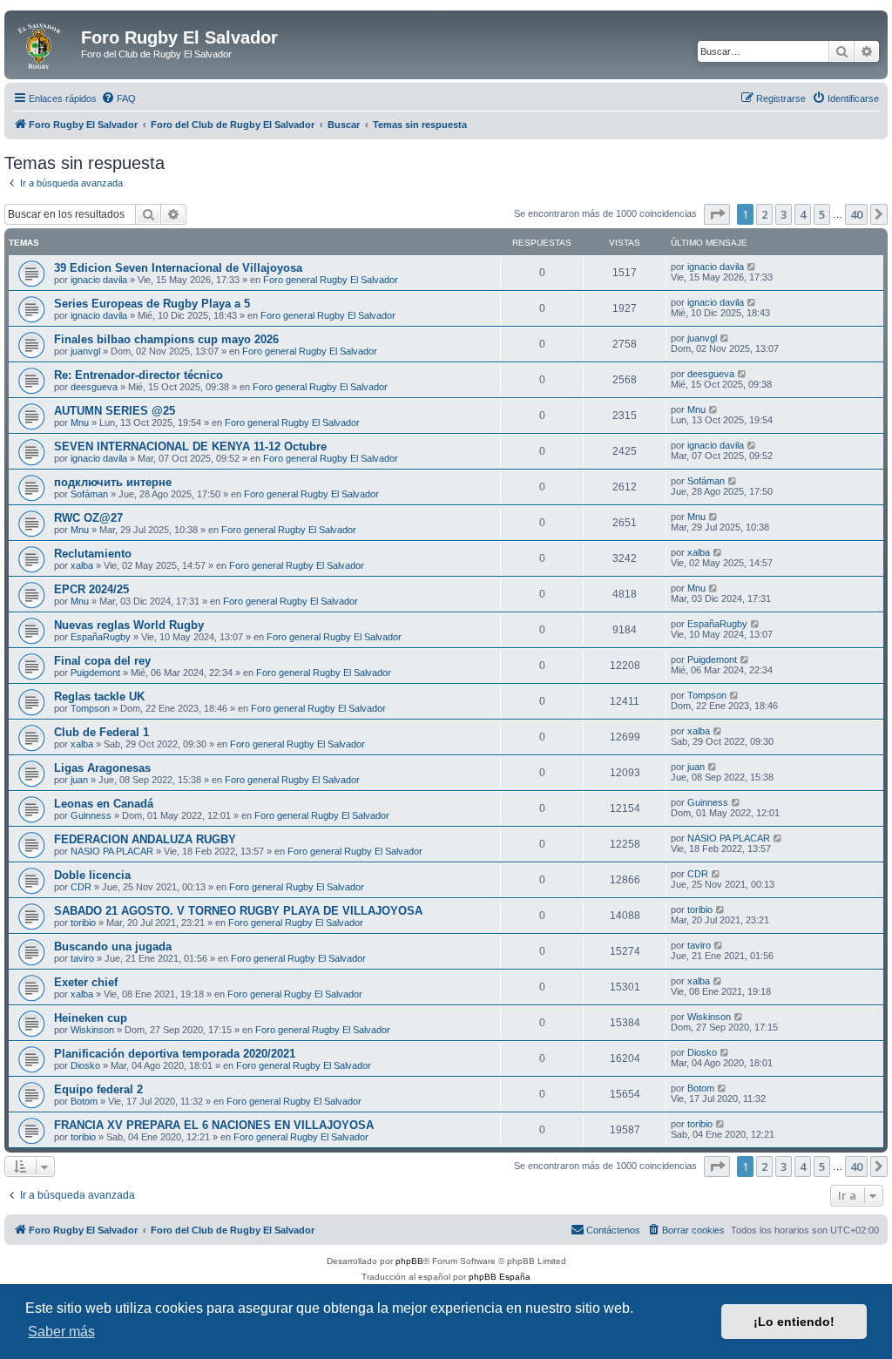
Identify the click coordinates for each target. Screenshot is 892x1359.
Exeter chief (86, 982)
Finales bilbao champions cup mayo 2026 (166, 339)
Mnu (80, 422)
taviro (82, 958)
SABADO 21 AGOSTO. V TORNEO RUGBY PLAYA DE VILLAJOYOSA (238, 910)
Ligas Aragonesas (102, 767)
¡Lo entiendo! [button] (794, 1322)
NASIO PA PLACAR (112, 851)
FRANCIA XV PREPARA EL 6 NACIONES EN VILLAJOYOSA (214, 1125)
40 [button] (856, 214)
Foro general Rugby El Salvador (330, 279)
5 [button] (822, 214)
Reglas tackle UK (99, 696)
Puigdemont (95, 672)
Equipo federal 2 (98, 1089)
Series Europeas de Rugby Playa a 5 (152, 303)
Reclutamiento (93, 553)
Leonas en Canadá (103, 803)
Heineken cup (90, 1017)
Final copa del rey (102, 660)
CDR (81, 887)
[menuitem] (118, 98)
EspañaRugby (101, 637)
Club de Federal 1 (101, 732)
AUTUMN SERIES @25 (114, 410)
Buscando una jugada (113, 946)
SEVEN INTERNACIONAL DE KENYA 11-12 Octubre (190, 446)
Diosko (85, 1065)
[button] (717, 214)
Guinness (91, 815)
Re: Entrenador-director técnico (138, 375)
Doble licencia (92, 875)
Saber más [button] (61, 1331)
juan (79, 779)
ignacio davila (99, 279)
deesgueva (94, 387)
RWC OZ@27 (88, 517)
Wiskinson (92, 1029)
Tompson (90, 708)
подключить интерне (113, 482)
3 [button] (783, 214)
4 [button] (803, 214)
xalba (82, 565)
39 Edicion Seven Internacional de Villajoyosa (178, 267)
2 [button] (764, 214)
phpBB (409, 1261)
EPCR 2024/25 (91, 589)
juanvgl (85, 351)
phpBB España (499, 1276)
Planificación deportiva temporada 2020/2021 (174, 1053)
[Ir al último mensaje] (752, 266)
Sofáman (89, 494)
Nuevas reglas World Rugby (129, 625)
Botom (84, 1101)
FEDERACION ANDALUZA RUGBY (145, 839)
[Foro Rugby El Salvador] (45, 43)
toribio (83, 922)
